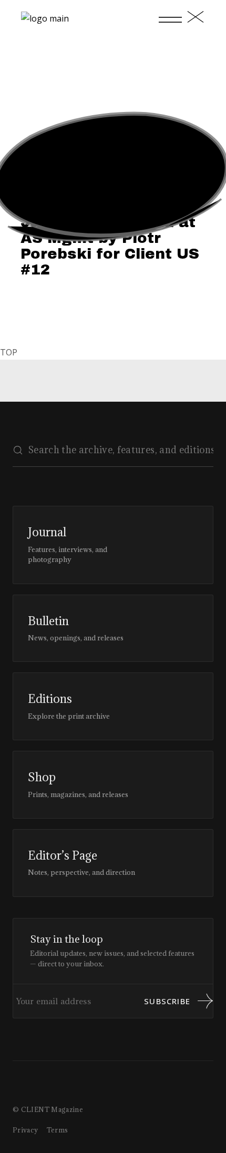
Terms (57, 1130)
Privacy (25, 1130)
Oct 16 (56, 199)
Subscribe (167, 1001)
